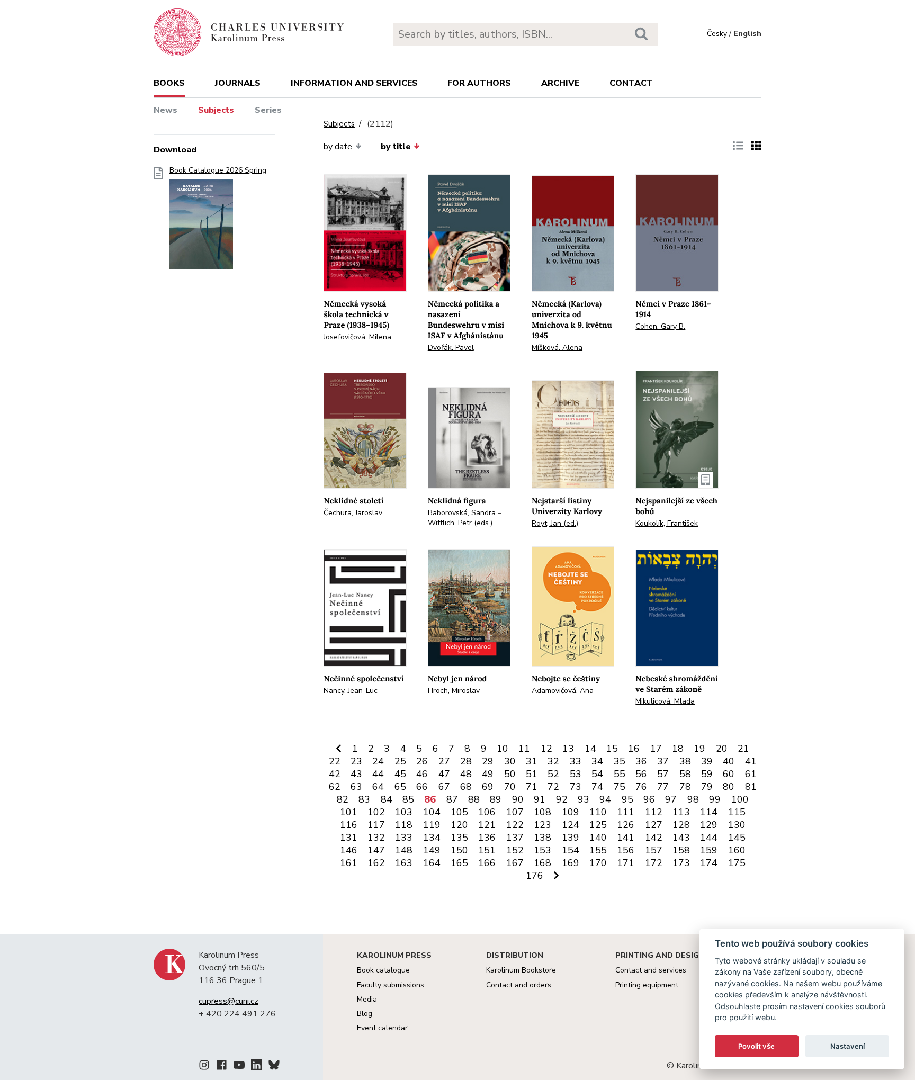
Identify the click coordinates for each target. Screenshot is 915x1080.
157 (653, 850)
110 (598, 812)
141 (625, 837)
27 (444, 761)
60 (728, 774)
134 (432, 837)
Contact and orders (518, 985)
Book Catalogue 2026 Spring (217, 170)
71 (531, 786)
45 (400, 774)
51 (531, 774)
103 (403, 812)
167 (515, 863)
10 (502, 748)
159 (708, 850)
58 (685, 774)
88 (474, 799)
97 (671, 799)
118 (403, 824)
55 (619, 774)
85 (408, 799)
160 (737, 850)
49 (488, 774)
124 (570, 824)
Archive (560, 83)
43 (356, 774)
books (169, 83)
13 (568, 748)
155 (598, 850)
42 (334, 774)
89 (495, 799)
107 (515, 812)
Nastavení (847, 1046)
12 (546, 748)
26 (422, 761)
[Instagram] (204, 1066)
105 (459, 812)
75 (619, 786)
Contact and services (650, 970)
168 (542, 863)
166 (487, 863)
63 (356, 786)
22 (334, 761)
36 (641, 761)
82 (342, 799)
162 (376, 863)
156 (625, 850)
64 (378, 786)
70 (510, 786)
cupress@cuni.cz (228, 1001)
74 (597, 786)
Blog (364, 1014)
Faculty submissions (390, 985)
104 (432, 812)
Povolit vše (756, 1046)
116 (348, 824)
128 (681, 824)
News (165, 110)
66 (422, 786)
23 (356, 761)
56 (641, 774)
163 (403, 863)
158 (681, 850)
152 (515, 850)
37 (663, 761)
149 (432, 850)
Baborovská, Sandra (462, 513)
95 (627, 799)
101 (348, 812)
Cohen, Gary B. (660, 326)
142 (653, 837)
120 (459, 824)
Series (268, 110)
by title (396, 146)
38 (685, 761)
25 (400, 761)
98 (693, 799)
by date (338, 146)
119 (432, 824)
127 (653, 824)
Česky (717, 34)
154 (570, 850)
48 (466, 774)
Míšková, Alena (557, 348)
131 (348, 837)
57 (663, 774)
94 (605, 799)
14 (590, 748)
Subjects (216, 110)
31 (531, 761)
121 (487, 824)
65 (400, 786)
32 (553, 761)
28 (466, 761)
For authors (479, 83)
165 (459, 863)
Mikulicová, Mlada (665, 701)
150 (459, 850)
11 (524, 748)
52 (553, 774)
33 (575, 761)
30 (510, 761)
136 (487, 837)
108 (542, 812)
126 (625, 824)
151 (487, 850)
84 (386, 799)
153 (542, 850)
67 (444, 786)
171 (625, 863)
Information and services (354, 83)
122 (515, 824)
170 (598, 863)
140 (598, 837)
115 (737, 812)
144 (708, 837)
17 (656, 748)
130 (737, 824)
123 (542, 824)
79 (707, 786)
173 (681, 863)
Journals (238, 83)
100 (740, 799)
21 (743, 748)
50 (510, 774)
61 (751, 774)
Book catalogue (383, 970)
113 (681, 812)
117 (376, 824)
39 (707, 761)
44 (378, 774)
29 (488, 761)
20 (722, 748)
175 (737, 863)
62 (334, 786)
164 (432, 863)
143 (681, 837)
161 (348, 863)
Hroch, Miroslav (454, 691)
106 (487, 812)
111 (625, 812)
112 (653, 812)
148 (403, 850)
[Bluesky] (274, 1066)
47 (444, 774)
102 (376, 812)
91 (539, 799)
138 (542, 837)
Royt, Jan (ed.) (555, 523)
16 (634, 748)
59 (707, 774)
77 (663, 786)
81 (751, 786)
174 (708, 863)
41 (751, 761)
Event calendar (382, 1028)
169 (570, 863)
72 (553, 786)
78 (685, 786)
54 (597, 774)
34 (597, 761)
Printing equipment (646, 985)
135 (459, 837)
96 (649, 799)
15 (612, 748)
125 (598, 824)
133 (403, 837)
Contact (631, 83)
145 (737, 837)
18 (678, 748)
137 (515, 837)
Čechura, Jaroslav (353, 513)
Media (367, 999)
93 (583, 799)
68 (466, 786)
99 (715, 799)
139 (570, 837)
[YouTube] (239, 1066)
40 (728, 761)
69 (488, 786)
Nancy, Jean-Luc (351, 691)
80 (728, 786)
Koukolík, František (666, 523)
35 (619, 761)
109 (570, 812)
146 (348, 850)
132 (376, 837)
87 (452, 799)
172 (653, 863)
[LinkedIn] (256, 1066)
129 (708, 824)
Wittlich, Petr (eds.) (460, 523)
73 (575, 786)
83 (364, 799)
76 (641, 786)
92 (562, 799)
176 (534, 875)
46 (422, 774)
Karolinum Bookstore (521, 970)
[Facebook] (221, 1066)
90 (518, 799)
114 (708, 812)
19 (699, 748)
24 (378, 761)
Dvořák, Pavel (451, 348)
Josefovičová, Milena (357, 337)
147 (376, 850)
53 (575, 774)
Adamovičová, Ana (563, 691)
